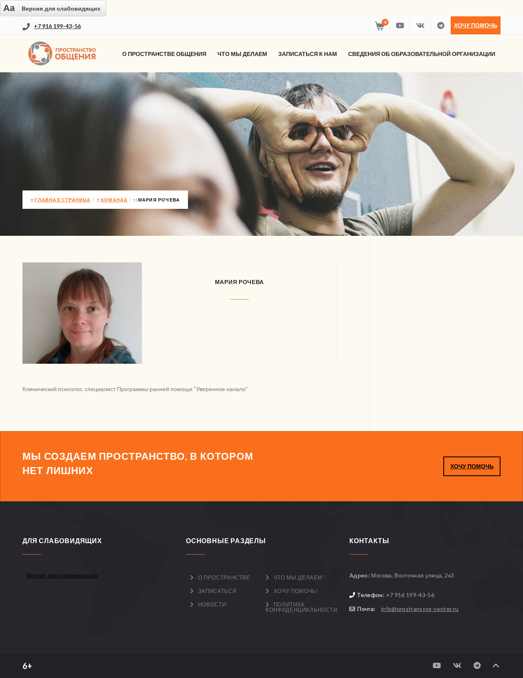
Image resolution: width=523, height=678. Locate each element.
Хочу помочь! (296, 591)
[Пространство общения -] (63, 53)
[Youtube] (399, 25)
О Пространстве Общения (164, 53)
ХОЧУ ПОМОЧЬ (472, 466)
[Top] (496, 665)
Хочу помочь (475, 25)
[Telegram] (440, 25)
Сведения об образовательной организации (421, 53)
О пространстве (224, 577)
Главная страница (62, 199)
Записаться (217, 591)
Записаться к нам (307, 53)
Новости (212, 604)
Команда (114, 199)
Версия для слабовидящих (62, 575)
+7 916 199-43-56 (57, 25)
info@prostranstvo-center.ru (419, 608)
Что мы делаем (242, 53)
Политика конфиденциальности (301, 607)
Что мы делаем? (299, 577)
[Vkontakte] (420, 25)
